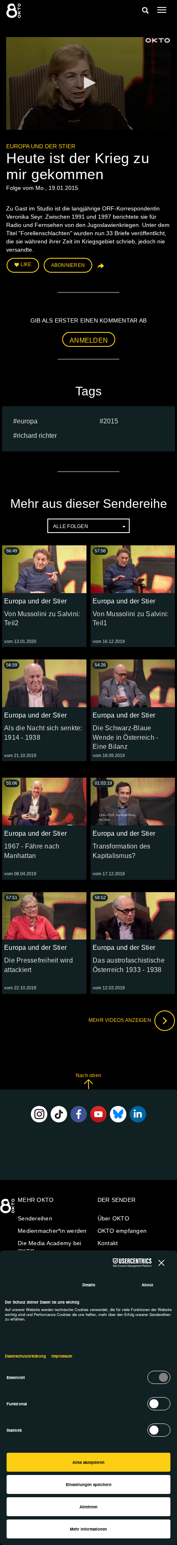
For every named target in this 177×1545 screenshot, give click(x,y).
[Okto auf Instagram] (39, 1114)
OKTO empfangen (122, 1230)
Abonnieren (68, 265)
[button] (88, 83)
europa (27, 421)
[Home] (8, 1209)
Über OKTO (113, 1218)
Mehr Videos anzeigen (120, 1020)
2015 (110, 421)
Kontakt (108, 1243)
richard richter (37, 435)
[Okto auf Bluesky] (118, 1114)
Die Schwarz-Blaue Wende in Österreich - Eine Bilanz (125, 737)
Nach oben (88, 1075)
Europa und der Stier (40, 146)
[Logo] (157, 40)
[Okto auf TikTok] (59, 1114)
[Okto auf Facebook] (78, 1114)
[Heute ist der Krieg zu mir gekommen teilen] (100, 268)
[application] (88, 83)
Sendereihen (35, 1218)
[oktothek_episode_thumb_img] (44, 569)
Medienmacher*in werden (52, 1230)
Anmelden (89, 340)
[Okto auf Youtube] (98, 1114)
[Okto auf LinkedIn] (138, 1114)
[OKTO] (14, 10)
